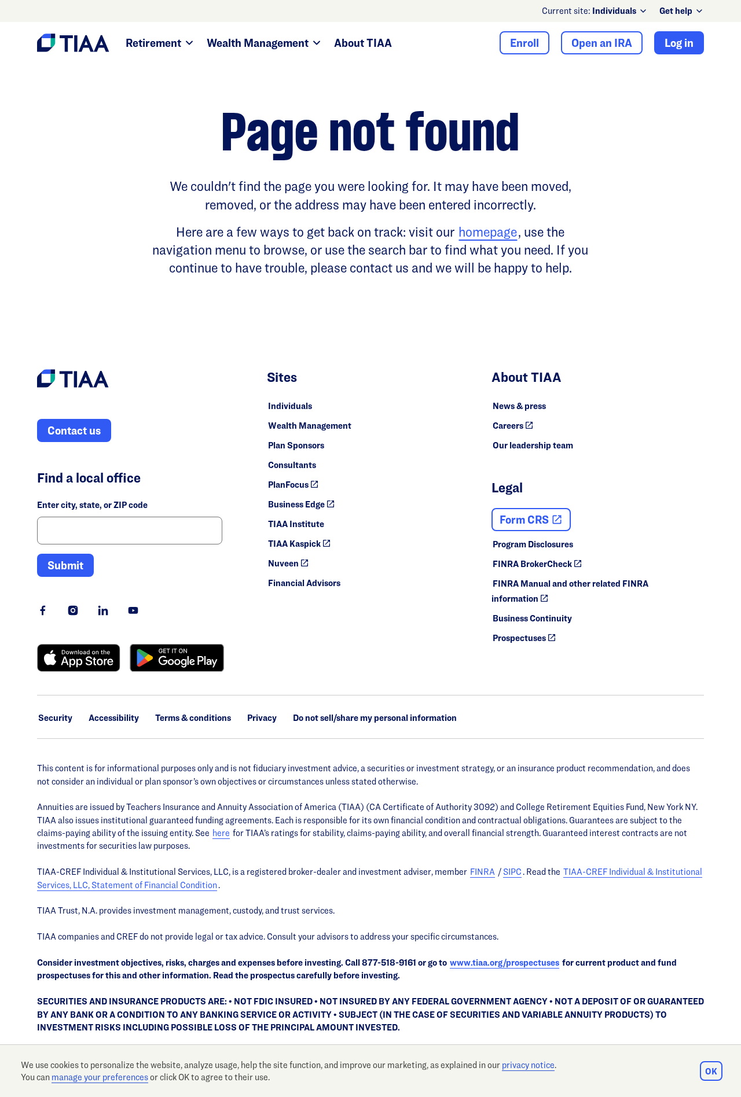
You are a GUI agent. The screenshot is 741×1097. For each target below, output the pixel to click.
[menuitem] (620, 11)
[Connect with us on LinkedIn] (103, 610)
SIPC (512, 871)
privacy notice (528, 1064)
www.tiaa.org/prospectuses (504, 962)
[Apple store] (78, 658)
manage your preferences (100, 1077)
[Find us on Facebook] (43, 610)
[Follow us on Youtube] (133, 610)
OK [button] (711, 1071)
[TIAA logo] (73, 380)
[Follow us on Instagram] (73, 610)
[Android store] (177, 658)
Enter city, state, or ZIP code (92, 504)
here (221, 832)
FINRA (482, 871)
